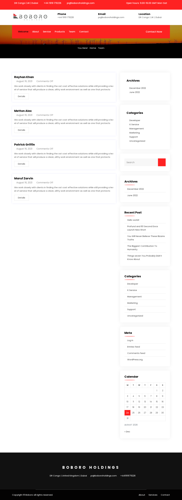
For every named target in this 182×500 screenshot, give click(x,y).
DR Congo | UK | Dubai (150, 17)
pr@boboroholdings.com (81, 3)
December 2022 (137, 88)
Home (93, 47)
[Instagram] (169, 6)
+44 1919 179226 (52, 3)
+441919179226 (128, 475)
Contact (84, 31)
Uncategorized (137, 140)
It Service (134, 124)
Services (153, 494)
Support (133, 136)
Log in (130, 340)
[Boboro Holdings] (30, 17)
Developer (134, 120)
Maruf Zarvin (23, 178)
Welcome (23, 31)
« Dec (127, 431)
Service (47, 31)
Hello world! (133, 219)
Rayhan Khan (24, 77)
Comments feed (136, 353)
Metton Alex (23, 111)
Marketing (134, 132)
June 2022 (134, 92)
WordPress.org (135, 359)
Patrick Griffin (24, 145)
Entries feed (133, 346)
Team (72, 31)
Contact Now (154, 31)
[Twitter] (165, 6)
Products (60, 31)
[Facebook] (161, 6)
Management (136, 128)
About (35, 31)
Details (21, 96)
